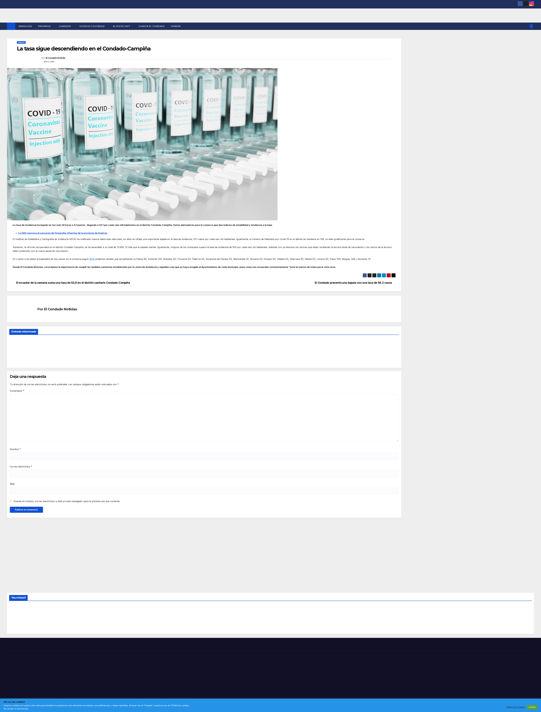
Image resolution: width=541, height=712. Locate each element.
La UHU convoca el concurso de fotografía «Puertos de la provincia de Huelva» (62, 233)
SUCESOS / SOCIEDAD (92, 26)
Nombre (15, 449)
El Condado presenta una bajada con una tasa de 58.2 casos (353, 282)
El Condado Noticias (55, 58)
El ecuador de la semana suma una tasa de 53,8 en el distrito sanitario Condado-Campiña (73, 282)
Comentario (17, 390)
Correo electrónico (21, 466)
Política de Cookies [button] (515, 707)
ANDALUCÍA (25, 26)
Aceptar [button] (532, 707)
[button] (526, 26)
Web (12, 483)
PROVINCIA (44, 26)
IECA (92, 259)
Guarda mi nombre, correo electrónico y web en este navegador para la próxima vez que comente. (67, 501)
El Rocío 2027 (122, 26)
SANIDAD (21, 42)
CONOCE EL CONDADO (151, 26)
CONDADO (65, 26)
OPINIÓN (176, 26)
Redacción (16, 359)
